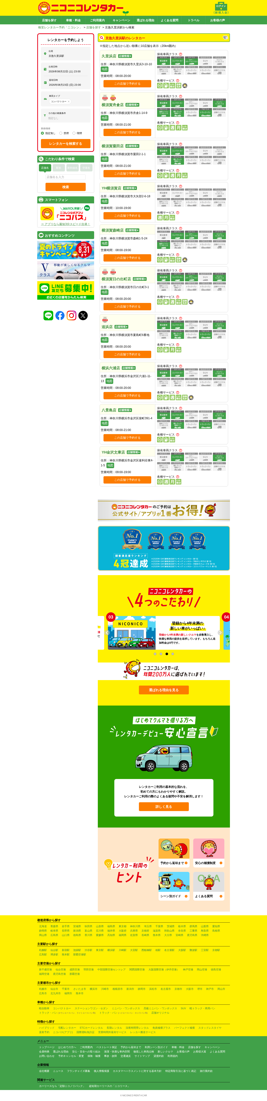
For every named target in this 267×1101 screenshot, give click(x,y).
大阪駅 (182, 950)
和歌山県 (169, 930)
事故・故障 (110, 1055)
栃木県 (182, 926)
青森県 (54, 926)
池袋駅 (77, 950)
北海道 (43, 926)
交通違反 (126, 1055)
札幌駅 (43, 950)
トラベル (193, 20)
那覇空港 (75, 973)
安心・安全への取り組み (86, 1051)
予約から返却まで (131, 1047)
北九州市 (55, 993)
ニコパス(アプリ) (63, 1032)
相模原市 (117, 988)
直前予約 (44, 1032)
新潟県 (77, 930)
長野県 (66, 930)
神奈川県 (135, 926)
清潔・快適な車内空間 (117, 1051)
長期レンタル (114, 1027)
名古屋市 (166, 988)
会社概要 (44, 1070)
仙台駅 (54, 950)
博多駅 (54, 954)
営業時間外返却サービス (112, 1032)
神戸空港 (188, 969)
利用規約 (173, 1055)
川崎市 (105, 988)
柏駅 (158, 950)
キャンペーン (121, 20)
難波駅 (193, 950)
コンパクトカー (62, 1008)
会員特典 (44, 1051)
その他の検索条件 (57, 113)
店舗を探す (49, 20)
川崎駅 (122, 950)
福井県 (111, 930)
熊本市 (79, 993)
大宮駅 (134, 950)
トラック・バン (67, 1012)
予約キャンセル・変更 (71, 1055)
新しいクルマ (165, 1051)
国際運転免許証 (86, 1032)
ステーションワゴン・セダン (91, 1008)
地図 (105, 69)
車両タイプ (54, 96)
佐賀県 (134, 935)
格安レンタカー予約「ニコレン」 (60, 27)
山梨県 (205, 926)
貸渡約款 (159, 1055)
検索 (65, 187)
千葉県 (159, 926)
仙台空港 (61, 969)
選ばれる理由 (145, 20)
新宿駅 (66, 950)
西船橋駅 (146, 950)
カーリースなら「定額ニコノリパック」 (62, 1086)
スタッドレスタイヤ (209, 1027)
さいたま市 (79, 988)
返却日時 (53, 80)
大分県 (168, 935)
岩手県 (66, 926)
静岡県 (43, 930)
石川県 (100, 930)
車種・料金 (73, 20)
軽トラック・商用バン (202, 1008)
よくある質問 (169, 20)
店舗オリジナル (160, 1012)
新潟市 (130, 988)
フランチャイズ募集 (78, 1070)
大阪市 (190, 988)
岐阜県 (54, 930)
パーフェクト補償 (184, 1027)
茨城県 (171, 926)
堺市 (199, 988)
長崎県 (145, 935)
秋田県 (88, 926)
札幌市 (43, 988)
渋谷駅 (88, 950)
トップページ (47, 1047)
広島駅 (43, 954)
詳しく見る (164, 806)
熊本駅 (66, 954)
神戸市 (210, 988)
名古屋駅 (169, 950)
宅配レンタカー (67, 1027)
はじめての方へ (67, 1047)
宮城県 (77, 926)
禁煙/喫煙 (45, 128)
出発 (51, 51)
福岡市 (68, 993)
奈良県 (182, 930)
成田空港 (75, 969)
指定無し (50, 133)
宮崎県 (179, 935)
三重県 (193, 930)
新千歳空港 (45, 969)
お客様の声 (217, 20)
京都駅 (216, 950)
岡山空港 (202, 969)
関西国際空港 (137, 969)
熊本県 (157, 935)
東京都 (122, 926)
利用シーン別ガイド (156, 1047)
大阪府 (122, 930)
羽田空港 (88, 969)
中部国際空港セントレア (111, 969)
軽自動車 (44, 1008)
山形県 (100, 926)
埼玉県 (148, 926)
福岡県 (122, 935)
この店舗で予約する (127, 83)
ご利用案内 (97, 20)
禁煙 (66, 133)
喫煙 (79, 133)
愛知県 (216, 926)
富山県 (88, 930)
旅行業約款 (206, 1070)
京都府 (145, 930)
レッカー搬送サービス (143, 1032)
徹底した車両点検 (143, 1051)
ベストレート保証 (106, 1047)
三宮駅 (205, 950)
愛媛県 (100, 935)
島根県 (216, 930)
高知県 (111, 935)
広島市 (43, 993)
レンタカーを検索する (65, 143)
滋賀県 (157, 930)
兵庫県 (134, 930)
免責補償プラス (161, 1027)
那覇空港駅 (79, 954)
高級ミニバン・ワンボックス (160, 1008)
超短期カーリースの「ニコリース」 (109, 1086)
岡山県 (43, 935)
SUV (183, 1008)
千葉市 (66, 988)
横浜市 (93, 988)
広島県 (54, 935)
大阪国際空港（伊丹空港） (163, 969)
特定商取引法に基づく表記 (180, 1070)
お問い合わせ (47, 1055)
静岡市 (142, 988)
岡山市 (221, 988)
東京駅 (100, 950)
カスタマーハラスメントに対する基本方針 (137, 1070)
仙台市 (54, 988)
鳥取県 (205, 930)
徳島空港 (216, 969)
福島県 (111, 926)
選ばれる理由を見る (164, 690)
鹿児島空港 (59, 973)
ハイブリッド (47, 1027)
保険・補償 (94, 1055)
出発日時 (53, 66)
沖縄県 (205, 935)
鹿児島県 (192, 935)
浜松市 (153, 988)
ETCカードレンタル (91, 1027)
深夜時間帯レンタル (137, 1027)
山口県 (66, 935)
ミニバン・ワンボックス (126, 1008)
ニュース (58, 1070)
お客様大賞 (199, 1051)
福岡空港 (44, 973)
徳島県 (77, 935)
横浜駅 (111, 950)
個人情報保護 (101, 1070)
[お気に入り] (226, 38)
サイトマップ (142, 1055)
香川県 (88, 935)
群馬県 (193, 926)
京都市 (178, 988)
